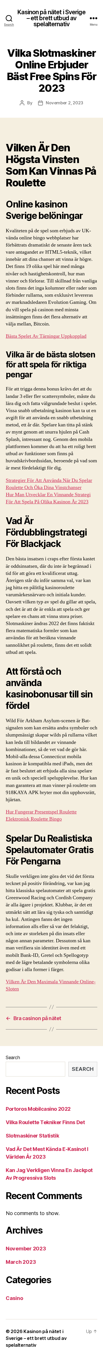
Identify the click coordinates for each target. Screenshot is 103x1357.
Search (13, 1057)
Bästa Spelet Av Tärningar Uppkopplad (46, 336)
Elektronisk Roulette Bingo (34, 819)
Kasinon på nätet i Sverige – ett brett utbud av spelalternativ (51, 18)
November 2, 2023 (64, 102)
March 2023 (21, 1262)
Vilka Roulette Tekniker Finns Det (45, 1122)
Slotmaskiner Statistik (32, 1136)
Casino (14, 1298)
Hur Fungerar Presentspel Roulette (41, 812)
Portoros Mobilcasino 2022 (38, 1109)
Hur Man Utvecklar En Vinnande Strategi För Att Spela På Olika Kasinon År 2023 (48, 498)
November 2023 (26, 1249)
